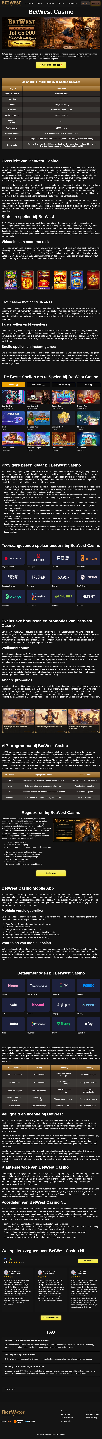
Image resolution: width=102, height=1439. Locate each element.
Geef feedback (88, 1261)
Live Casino (36, 385)
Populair (12, 385)
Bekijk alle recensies (51, 1318)
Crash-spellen (62, 385)
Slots (87, 385)
